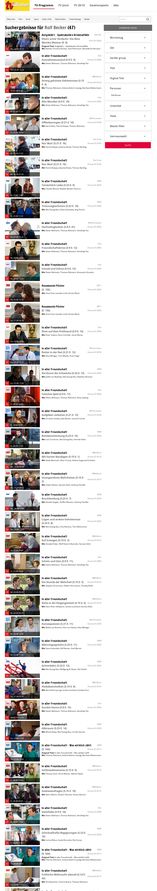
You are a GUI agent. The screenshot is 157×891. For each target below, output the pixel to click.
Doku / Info (47, 19)
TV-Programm (43, 5)
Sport (36, 19)
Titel (112, 68)
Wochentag (116, 37)
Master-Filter (117, 126)
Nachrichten (60, 19)
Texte (113, 116)
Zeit (112, 47)
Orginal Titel (117, 78)
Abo (116, 5)
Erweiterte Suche (128, 27)
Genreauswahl (118, 136)
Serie (28, 19)
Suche (128, 145)
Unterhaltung (75, 19)
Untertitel (115, 106)
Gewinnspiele (99, 5)
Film (20, 19)
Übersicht (11, 19)
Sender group (118, 58)
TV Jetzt (63, 5)
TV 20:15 (79, 5)
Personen (115, 88)
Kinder (87, 19)
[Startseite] (17, 5)
